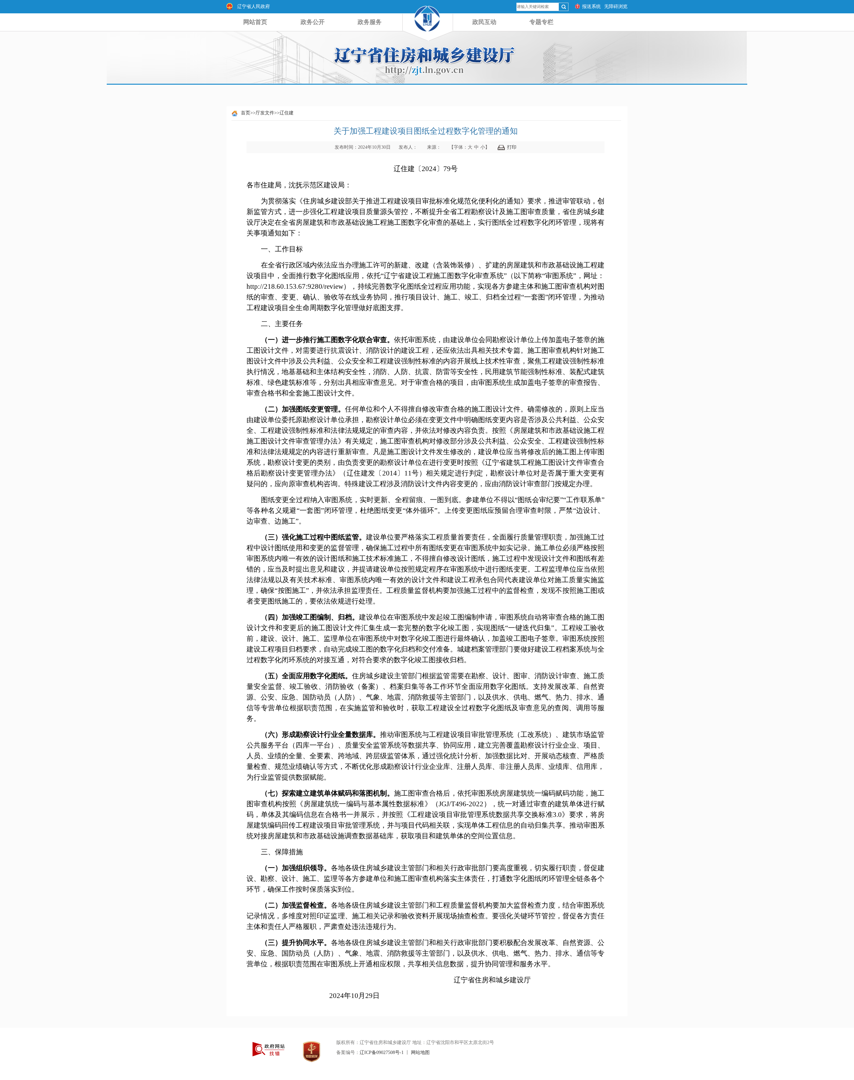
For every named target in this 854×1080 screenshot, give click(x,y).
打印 (511, 147)
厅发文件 (265, 112)
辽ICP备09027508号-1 (382, 1052)
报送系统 (591, 6)
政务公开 (313, 22)
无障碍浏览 (615, 6)
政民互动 (484, 22)
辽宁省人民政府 (253, 6)
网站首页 (255, 22)
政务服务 (370, 22)
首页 (245, 112)
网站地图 (420, 1052)
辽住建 (287, 112)
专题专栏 (541, 22)
